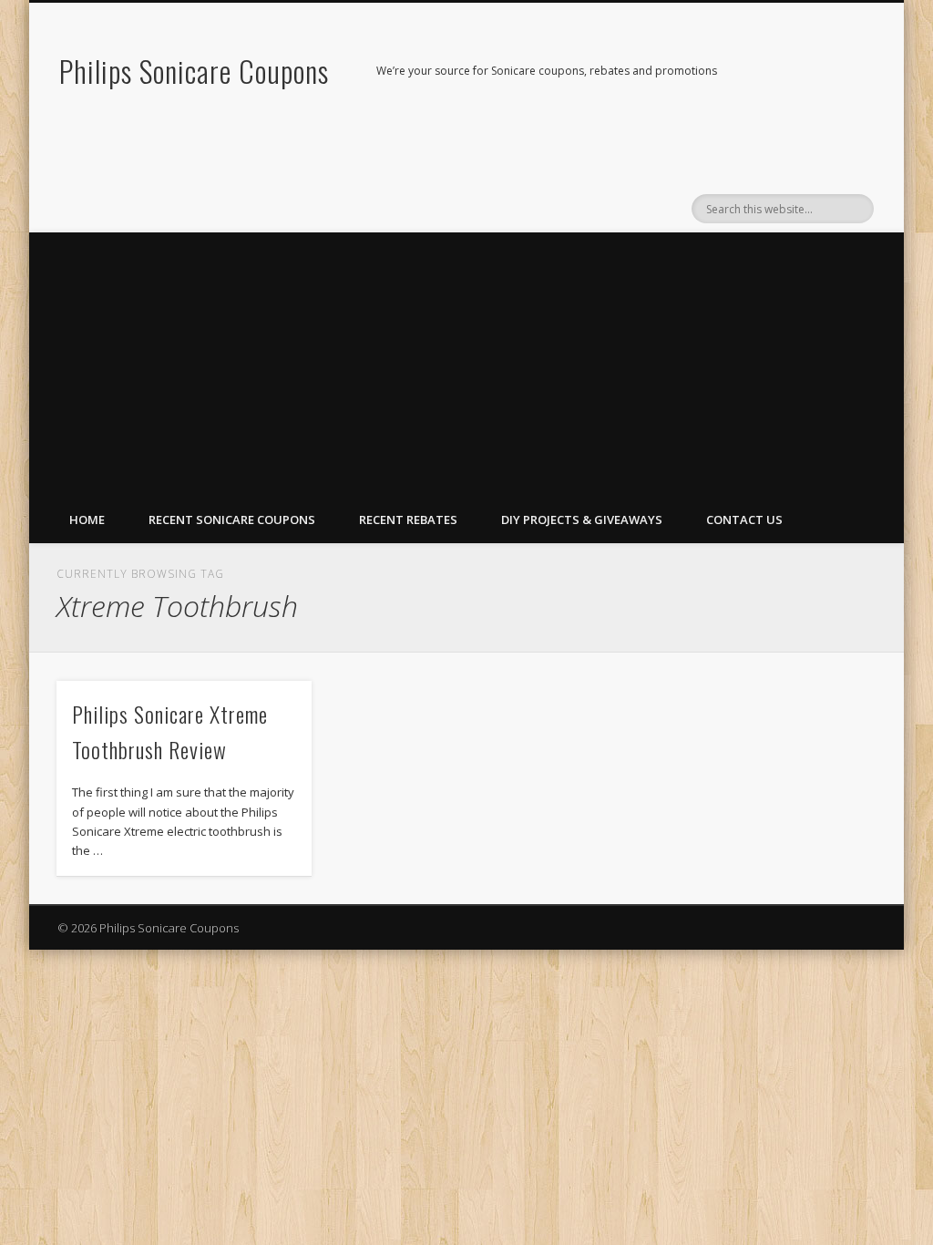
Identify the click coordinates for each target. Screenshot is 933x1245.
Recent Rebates (408, 519)
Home (87, 519)
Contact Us (744, 519)
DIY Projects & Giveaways (581, 519)
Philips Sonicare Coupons (194, 70)
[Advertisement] (466, 360)
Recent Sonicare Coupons (232, 519)
